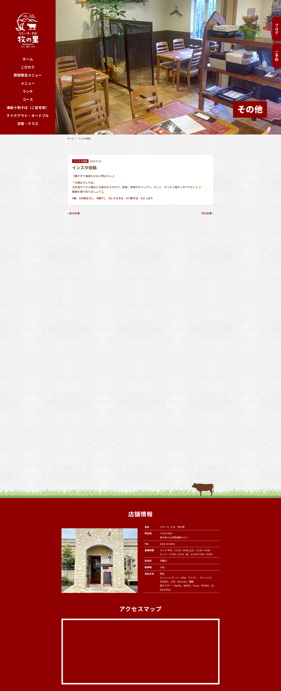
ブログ (276, 28)
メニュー (28, 83)
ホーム (28, 59)
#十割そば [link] (132, 198)
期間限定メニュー (28, 75)
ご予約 (276, 55)
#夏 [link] (74, 198)
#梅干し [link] (101, 198)
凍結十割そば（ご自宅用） (28, 107)
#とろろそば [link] (116, 198)
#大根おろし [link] (86, 198)
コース (28, 99)
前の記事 (74, 213)
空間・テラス (27, 123)
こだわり (28, 67)
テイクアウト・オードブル (28, 115)
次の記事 (206, 213)
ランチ (28, 91)
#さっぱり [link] (147, 198)
